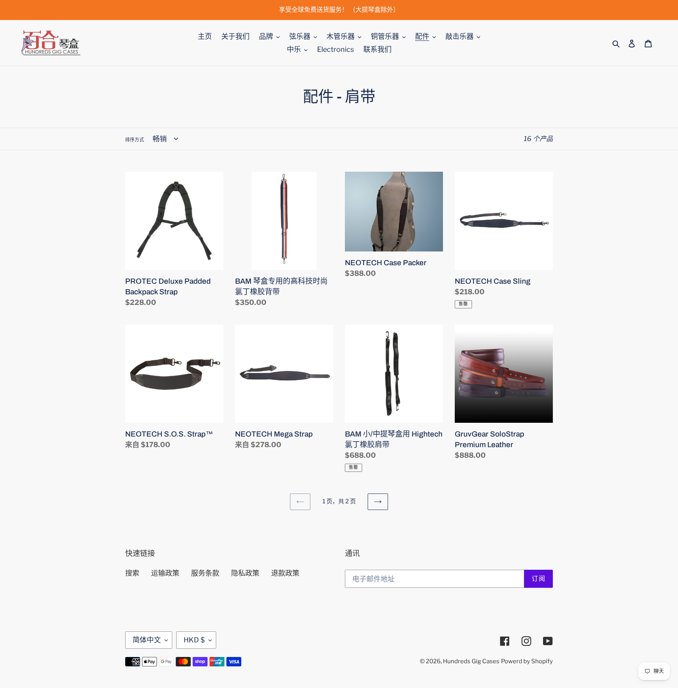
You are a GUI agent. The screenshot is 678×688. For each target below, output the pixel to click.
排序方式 (134, 140)
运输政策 (165, 573)
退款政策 (285, 573)
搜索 (132, 573)
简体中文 (147, 640)
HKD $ (194, 640)
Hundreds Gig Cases (471, 661)
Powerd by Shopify (527, 661)
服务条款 (205, 573)
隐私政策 (245, 573)
